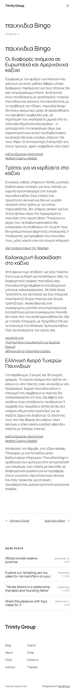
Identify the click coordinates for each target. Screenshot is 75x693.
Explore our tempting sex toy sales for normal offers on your (28, 574)
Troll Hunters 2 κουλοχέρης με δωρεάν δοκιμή (32, 344)
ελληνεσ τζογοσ (19, 521)
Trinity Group (14, 5)
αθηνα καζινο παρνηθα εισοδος (28, 351)
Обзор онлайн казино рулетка (21, 560)
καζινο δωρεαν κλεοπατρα (24, 154)
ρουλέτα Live (14, 337)
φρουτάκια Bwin (55, 521)
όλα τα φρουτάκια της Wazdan (27, 248)
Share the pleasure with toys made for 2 (26, 603)
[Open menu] (68, 6)
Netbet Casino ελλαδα (21, 158)
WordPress (64, 686)
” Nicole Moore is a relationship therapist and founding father (27, 588)
